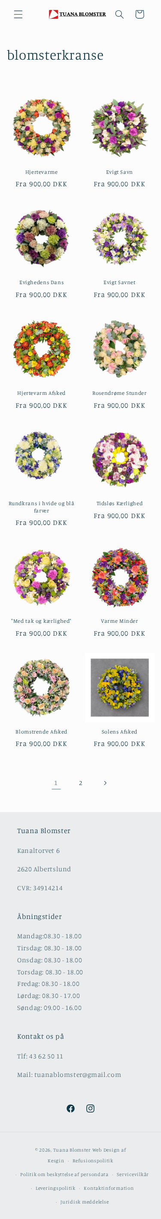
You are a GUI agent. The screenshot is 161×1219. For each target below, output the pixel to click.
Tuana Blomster (72, 1150)
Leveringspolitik (56, 1188)
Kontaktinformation (109, 1188)
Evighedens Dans (41, 282)
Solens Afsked (119, 731)
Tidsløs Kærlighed (120, 503)
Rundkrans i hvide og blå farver (42, 506)
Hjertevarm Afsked (41, 393)
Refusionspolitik (93, 1161)
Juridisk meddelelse (85, 1202)
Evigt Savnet (119, 282)
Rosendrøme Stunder (119, 393)
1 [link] (56, 783)
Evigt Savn (119, 172)
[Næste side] (105, 783)
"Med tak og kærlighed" (41, 621)
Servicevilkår (133, 1174)
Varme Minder (119, 621)
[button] (18, 14)
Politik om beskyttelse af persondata (64, 1174)
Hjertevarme (41, 172)
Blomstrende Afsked (41, 731)
